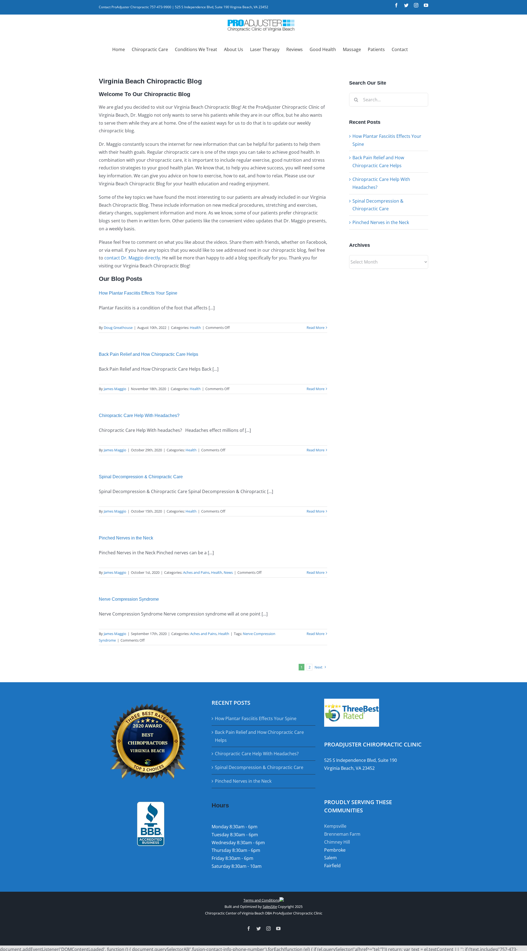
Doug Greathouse (118, 327)
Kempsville (335, 826)
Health (195, 327)
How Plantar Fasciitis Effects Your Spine (138, 293)
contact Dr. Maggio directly (132, 258)
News (228, 572)
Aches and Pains (196, 572)
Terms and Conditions (261, 900)
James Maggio (115, 388)
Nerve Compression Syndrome (129, 599)
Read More (315, 327)
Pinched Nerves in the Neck (126, 538)
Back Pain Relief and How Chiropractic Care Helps (148, 354)
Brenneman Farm (342, 834)
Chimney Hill (337, 842)
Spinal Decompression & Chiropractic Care (141, 476)
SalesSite (270, 906)
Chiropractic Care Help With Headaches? (139, 415)
